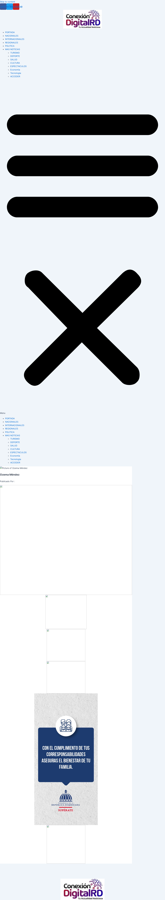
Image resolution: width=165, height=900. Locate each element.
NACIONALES (11, 35)
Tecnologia (15, 73)
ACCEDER (15, 76)
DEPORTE (15, 56)
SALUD (13, 59)
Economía (15, 69)
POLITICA (9, 46)
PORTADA (10, 32)
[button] (82, 247)
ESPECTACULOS (18, 66)
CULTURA (15, 63)
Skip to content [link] (7, 1)
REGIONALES (11, 42)
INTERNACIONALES (14, 39)
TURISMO (15, 52)
